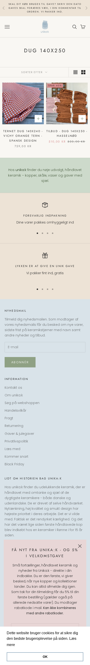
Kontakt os (13, 387)
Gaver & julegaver (19, 433)
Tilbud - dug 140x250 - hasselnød (67, 133)
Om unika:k (14, 395)
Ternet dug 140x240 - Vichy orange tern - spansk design (23, 136)
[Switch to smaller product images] (83, 72)
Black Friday (14, 464)
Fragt (9, 418)
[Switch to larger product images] (75, 72)
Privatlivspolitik (16, 441)
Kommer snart (16, 456)
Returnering (14, 425)
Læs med (12, 449)
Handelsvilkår (15, 410)
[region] (45, 213)
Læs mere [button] (25, 645)
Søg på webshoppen (22, 403)
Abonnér (20, 362)
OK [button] (45, 657)
